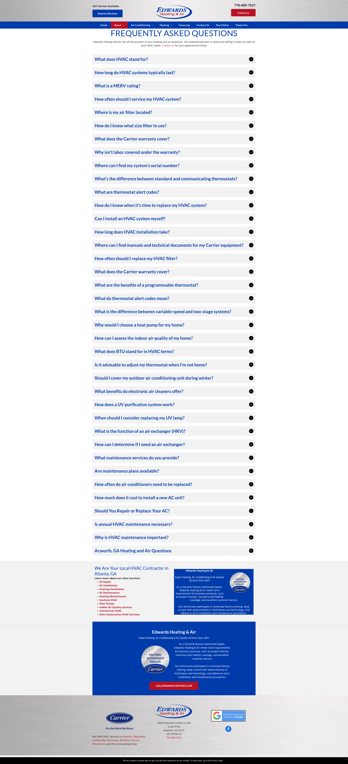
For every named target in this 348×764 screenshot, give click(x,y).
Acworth (127, 736)
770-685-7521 (174, 737)
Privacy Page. (217, 760)
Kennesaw (112, 740)
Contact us (168, 45)
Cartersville (98, 740)
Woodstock (98, 743)
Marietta (124, 740)
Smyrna (134, 740)
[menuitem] (104, 25)
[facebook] (228, 729)
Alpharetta (139, 736)
